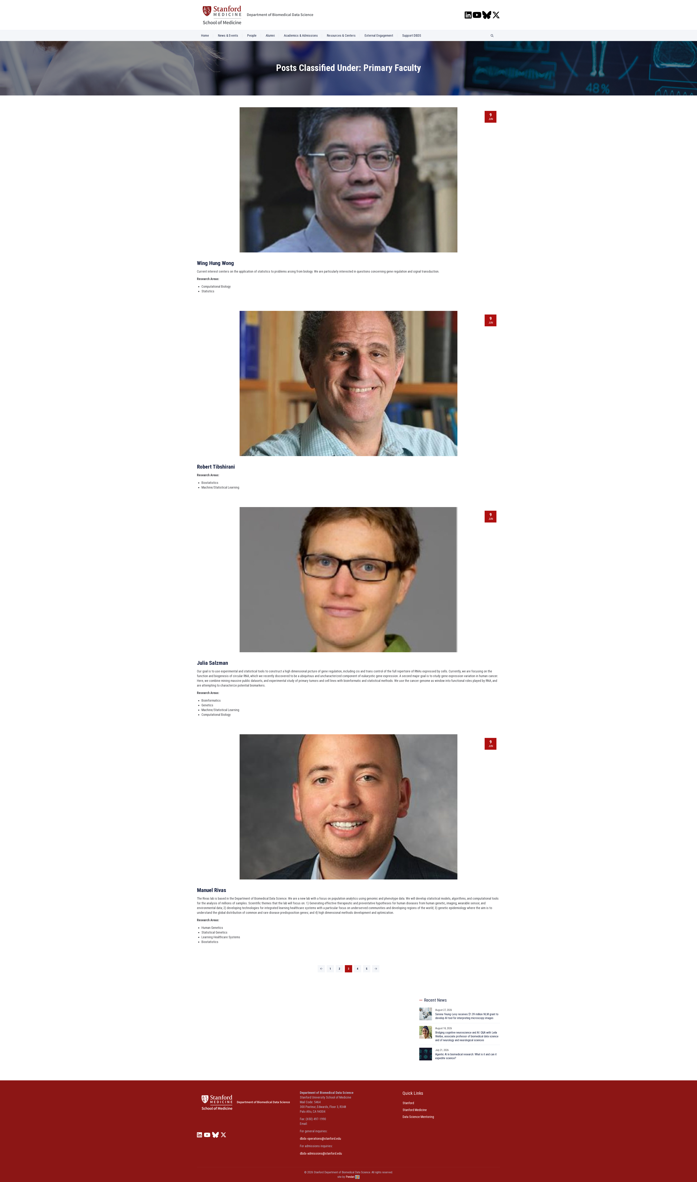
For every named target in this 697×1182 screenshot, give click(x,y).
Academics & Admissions (301, 35)
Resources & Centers (341, 35)
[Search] (492, 35)
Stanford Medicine (415, 1110)
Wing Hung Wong (215, 263)
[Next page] (375, 968)
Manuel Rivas (211, 890)
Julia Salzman (212, 663)
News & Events (228, 35)
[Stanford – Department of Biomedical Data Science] (258, 15)
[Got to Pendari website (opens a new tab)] (357, 1177)
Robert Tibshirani (216, 467)
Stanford (408, 1103)
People (251, 35)
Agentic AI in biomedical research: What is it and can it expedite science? (466, 1056)
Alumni (270, 35)
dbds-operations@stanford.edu (320, 1138)
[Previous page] (321, 968)
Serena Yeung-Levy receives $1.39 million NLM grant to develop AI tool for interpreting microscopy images (466, 1016)
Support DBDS (411, 35)
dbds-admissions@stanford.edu (321, 1153)
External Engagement (379, 35)
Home (205, 35)
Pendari (350, 1177)
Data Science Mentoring (418, 1117)
